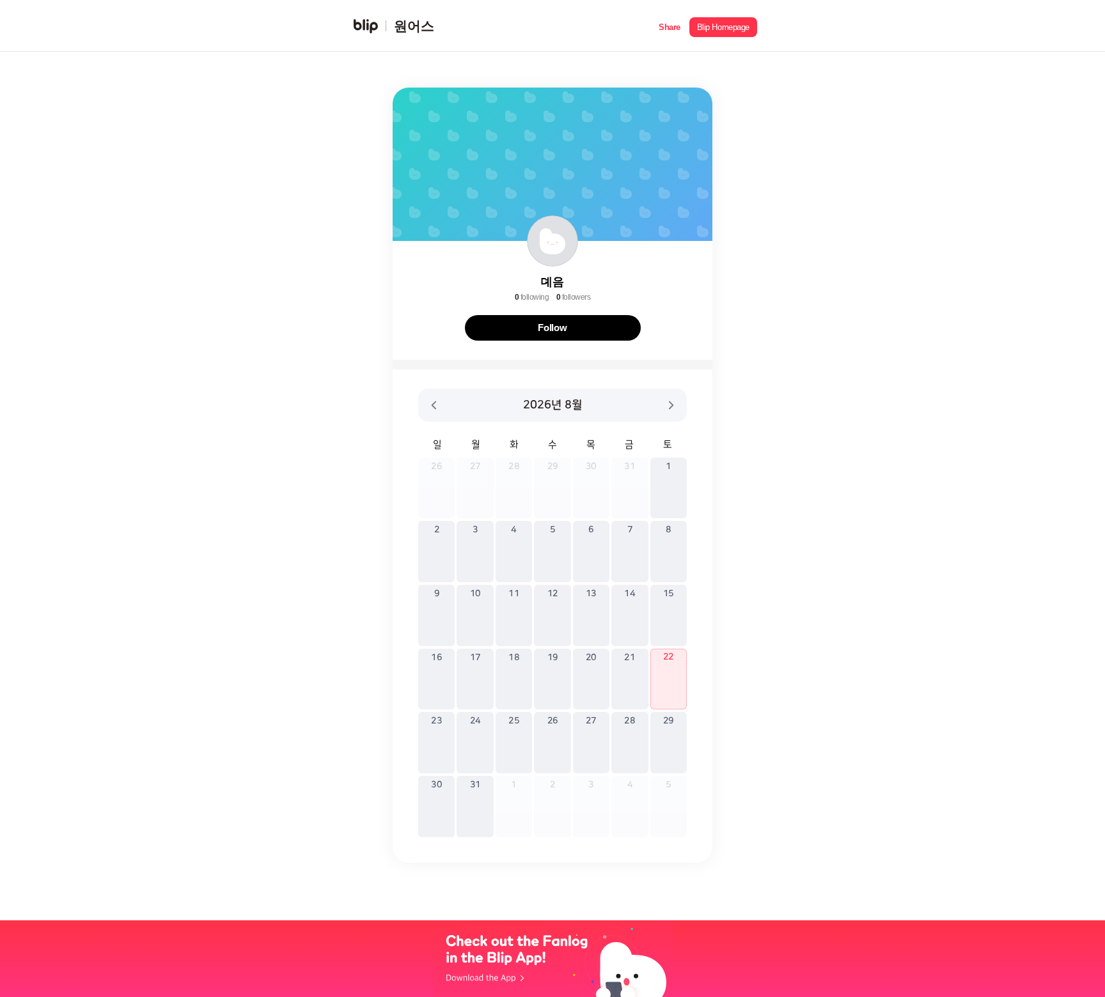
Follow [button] (552, 327)
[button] (669, 26)
